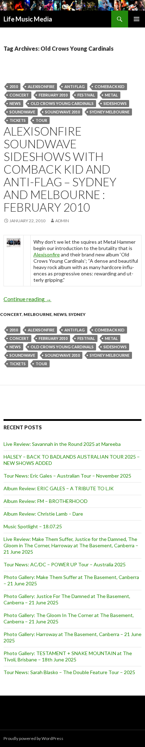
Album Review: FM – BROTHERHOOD (46, 501)
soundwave (22, 112)
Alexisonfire (41, 86)
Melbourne (38, 314)
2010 (14, 86)
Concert (19, 95)
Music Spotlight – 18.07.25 (33, 526)
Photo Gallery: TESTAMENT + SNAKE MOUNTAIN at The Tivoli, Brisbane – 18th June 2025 (68, 656)
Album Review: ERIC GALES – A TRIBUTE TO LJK (59, 488)
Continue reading (27, 298)
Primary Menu (136, 19)
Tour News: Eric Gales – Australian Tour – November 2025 (67, 476)
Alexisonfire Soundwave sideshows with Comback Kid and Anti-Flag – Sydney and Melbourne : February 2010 (60, 169)
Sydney (77, 314)
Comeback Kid (110, 86)
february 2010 (53, 95)
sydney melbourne (110, 112)
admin (62, 220)
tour (41, 120)
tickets (18, 120)
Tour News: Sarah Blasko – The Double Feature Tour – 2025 (69, 672)
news (15, 103)
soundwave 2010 (62, 112)
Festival (86, 95)
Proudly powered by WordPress (33, 738)
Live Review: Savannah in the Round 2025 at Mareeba (62, 444)
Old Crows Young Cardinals (62, 103)
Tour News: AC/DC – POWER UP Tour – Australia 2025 (65, 564)
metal (111, 95)
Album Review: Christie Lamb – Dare (43, 514)
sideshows (115, 103)
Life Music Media (28, 19)
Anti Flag (74, 86)
